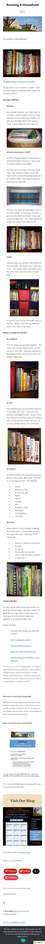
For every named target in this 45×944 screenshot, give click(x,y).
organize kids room (15, 675)
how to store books (23, 672)
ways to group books (27, 678)
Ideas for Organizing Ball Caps (23, 651)
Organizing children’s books (19, 81)
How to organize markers (20, 645)
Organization (26, 666)
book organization (21, 669)
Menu (22, 11)
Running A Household (22, 5)
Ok (23, 940)
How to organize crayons (20, 640)
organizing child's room (32, 675)
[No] (42, 935)
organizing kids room (11, 678)
